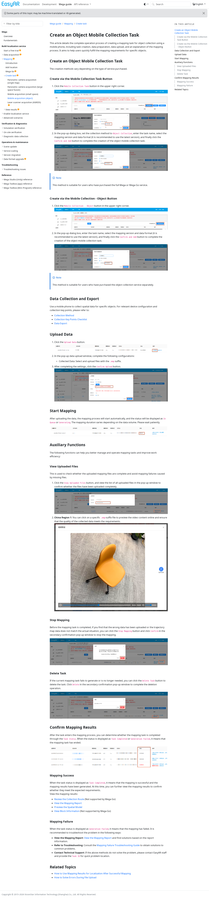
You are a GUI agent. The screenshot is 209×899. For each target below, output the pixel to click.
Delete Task (182, 73)
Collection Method (64, 315)
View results (11, 109)
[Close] (203, 13)
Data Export (60, 323)
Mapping (8, 59)
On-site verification (13, 132)
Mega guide (65, 4)
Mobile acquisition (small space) (23, 94)
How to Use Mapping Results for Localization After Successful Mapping (92, 873)
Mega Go (10, 71)
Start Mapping (181, 58)
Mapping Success (185, 81)
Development (49, 4)
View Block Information (66, 811)
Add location (11, 67)
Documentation (31, 4)
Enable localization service (16, 113)
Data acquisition (11, 54)
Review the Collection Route (69, 799)
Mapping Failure (185, 85)
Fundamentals (10, 40)
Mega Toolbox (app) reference (18, 183)
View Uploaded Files (186, 66)
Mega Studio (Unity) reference (18, 179)
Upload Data (180, 54)
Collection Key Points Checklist (70, 319)
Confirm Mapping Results (187, 77)
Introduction (11, 63)
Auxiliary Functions (184, 62)
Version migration (12, 155)
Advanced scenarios (13, 117)
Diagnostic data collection (16, 136)
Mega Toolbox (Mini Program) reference (23, 187)
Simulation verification (14, 128)
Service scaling (11, 150)
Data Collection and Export (187, 50)
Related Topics (181, 89)
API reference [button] (81, 4)
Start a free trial (11, 50)
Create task (11, 75)
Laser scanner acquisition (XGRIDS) (24, 102)
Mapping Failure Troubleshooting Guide (118, 845)
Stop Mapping (184, 70)
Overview (8, 36)
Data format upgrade (14, 159)
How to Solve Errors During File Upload (75, 877)
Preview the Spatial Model (68, 807)
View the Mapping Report (68, 803)
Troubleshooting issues (15, 169)
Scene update (10, 146)
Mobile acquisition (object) (20, 98)
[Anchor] (125, 61)
